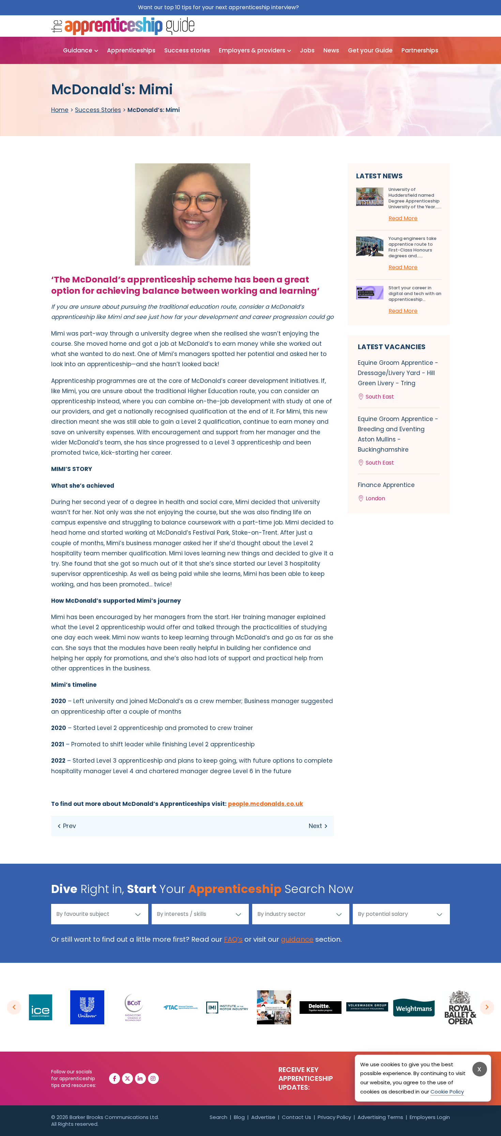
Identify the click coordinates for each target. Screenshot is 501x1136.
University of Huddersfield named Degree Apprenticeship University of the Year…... (415, 198)
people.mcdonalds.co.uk (265, 804)
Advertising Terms (380, 1117)
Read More (403, 218)
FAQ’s (233, 939)
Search (218, 1117)
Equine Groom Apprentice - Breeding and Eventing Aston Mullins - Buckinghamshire (398, 441)
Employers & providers (252, 50)
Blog (239, 1117)
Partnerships (419, 50)
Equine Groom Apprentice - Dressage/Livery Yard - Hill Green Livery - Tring (398, 380)
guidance (297, 939)
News (331, 50)
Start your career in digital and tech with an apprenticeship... (415, 293)
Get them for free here (331, 7)
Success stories (187, 50)
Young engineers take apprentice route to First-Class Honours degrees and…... (413, 247)
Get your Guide (370, 50)
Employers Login (430, 1117)
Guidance (77, 50)
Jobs (307, 50)
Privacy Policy (334, 1117)
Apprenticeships (131, 50)
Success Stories (98, 110)
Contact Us (296, 1117)
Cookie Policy (447, 1091)
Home (60, 110)
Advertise (263, 1117)
